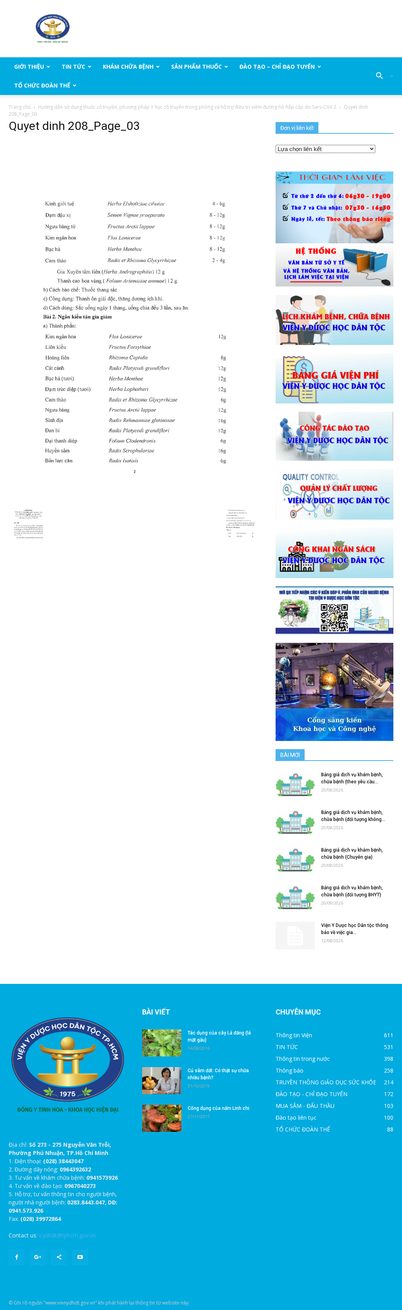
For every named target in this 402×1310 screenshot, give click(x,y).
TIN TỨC (73, 66)
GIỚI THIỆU (29, 66)
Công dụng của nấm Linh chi (218, 1108)
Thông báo (289, 1070)
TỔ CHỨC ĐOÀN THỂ (42, 85)
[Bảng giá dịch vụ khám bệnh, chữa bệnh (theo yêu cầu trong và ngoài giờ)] (295, 784)
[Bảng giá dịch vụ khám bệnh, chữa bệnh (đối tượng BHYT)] (295, 897)
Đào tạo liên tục (296, 1117)
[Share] (59, 1257)
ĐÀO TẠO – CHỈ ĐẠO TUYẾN (277, 66)
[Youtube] (80, 1257)
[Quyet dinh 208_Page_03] (134, 318)
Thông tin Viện (294, 1035)
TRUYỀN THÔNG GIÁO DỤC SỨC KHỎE (326, 1082)
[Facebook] (16, 1257)
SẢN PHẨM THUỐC (196, 66)
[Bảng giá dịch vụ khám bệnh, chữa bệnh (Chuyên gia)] (295, 860)
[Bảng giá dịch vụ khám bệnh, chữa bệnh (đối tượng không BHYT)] (295, 822)
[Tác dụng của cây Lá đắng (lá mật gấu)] (161, 1042)
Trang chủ (20, 107)
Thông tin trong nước (303, 1058)
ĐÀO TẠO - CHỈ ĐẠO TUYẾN (311, 1094)
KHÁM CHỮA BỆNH (128, 66)
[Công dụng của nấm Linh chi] (161, 1118)
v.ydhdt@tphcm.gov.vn (67, 1235)
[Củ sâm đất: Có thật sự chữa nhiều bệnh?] (161, 1080)
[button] (381, 76)
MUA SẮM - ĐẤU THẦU (305, 1105)
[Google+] (38, 1257)
